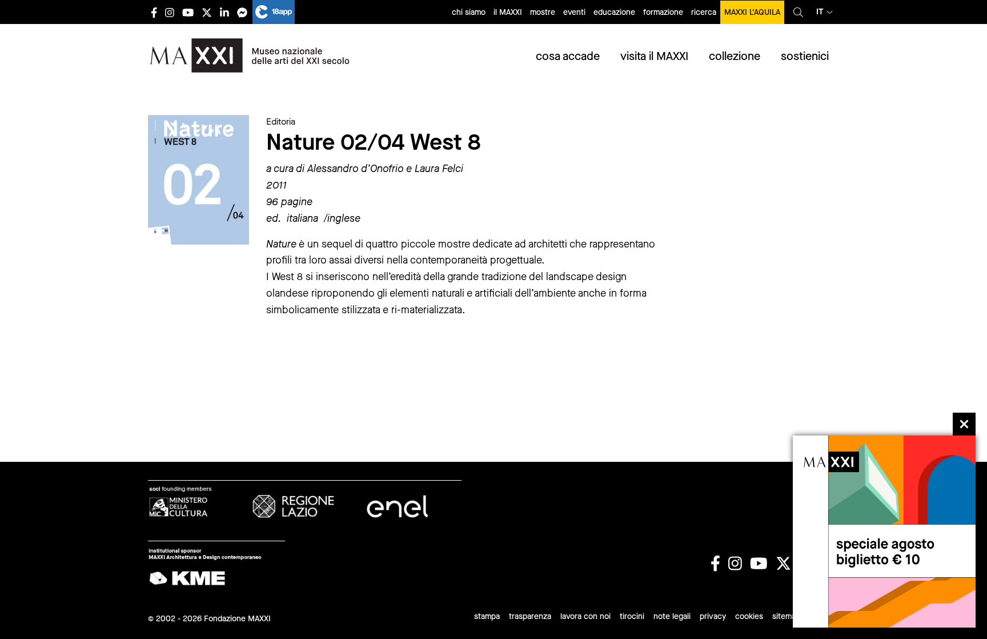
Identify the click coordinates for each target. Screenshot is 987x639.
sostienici (805, 56)
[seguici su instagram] (169, 12)
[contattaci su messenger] (242, 12)
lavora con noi (585, 616)
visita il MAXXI (654, 56)
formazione (663, 12)
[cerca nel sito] (798, 12)
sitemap (786, 616)
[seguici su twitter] (207, 12)
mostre (542, 12)
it (820, 11)
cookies (749, 616)
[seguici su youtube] (187, 12)
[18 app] (273, 12)
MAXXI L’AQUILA (752, 12)
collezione (734, 56)
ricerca (703, 12)
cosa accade (568, 56)
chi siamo (469, 12)
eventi (574, 12)
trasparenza (530, 616)
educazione (614, 12)
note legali (672, 616)
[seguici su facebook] (154, 12)
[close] (964, 424)
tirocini (632, 616)
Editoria (280, 121)
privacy (713, 616)
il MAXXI (508, 12)
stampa (487, 616)
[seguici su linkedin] (224, 12)
